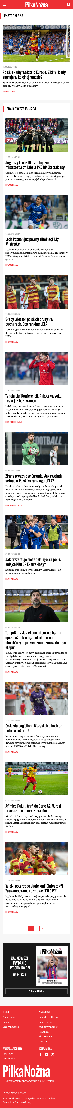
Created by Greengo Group (17, 1102)
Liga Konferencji (13, 422)
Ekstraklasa (9, 92)
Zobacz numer (36, 991)
